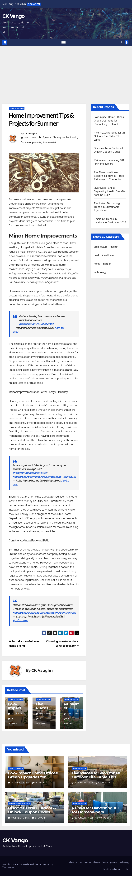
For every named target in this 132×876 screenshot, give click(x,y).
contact (126, 869)
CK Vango (13, 16)
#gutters (47, 137)
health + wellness (104, 255)
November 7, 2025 (84, 783)
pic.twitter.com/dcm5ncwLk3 (58, 612)
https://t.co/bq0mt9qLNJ (28, 476)
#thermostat (49, 142)
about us (73, 862)
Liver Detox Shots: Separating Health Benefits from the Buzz (109, 191)
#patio (73, 137)
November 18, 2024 (85, 818)
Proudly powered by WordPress (17, 864)
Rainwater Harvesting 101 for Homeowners (95, 810)
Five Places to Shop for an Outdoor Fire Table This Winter (109, 136)
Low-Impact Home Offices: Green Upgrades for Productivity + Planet (109, 121)
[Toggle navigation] (63, 42)
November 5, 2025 (20, 818)
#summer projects (31, 142)
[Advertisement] (66, 70)
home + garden (17, 108)
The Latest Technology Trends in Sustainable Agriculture (107, 207)
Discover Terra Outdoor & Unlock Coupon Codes (32, 810)
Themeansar (8, 867)
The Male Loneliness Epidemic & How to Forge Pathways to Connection (109, 176)
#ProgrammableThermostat (29, 472)
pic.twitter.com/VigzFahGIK (60, 476)
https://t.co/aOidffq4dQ (27, 612)
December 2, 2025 (20, 783)
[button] (121, 42)
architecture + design (106, 246)
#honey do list (61, 137)
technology (100, 272)
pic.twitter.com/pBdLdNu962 (36, 323)
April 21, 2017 (20, 620)
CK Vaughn (31, 133)
